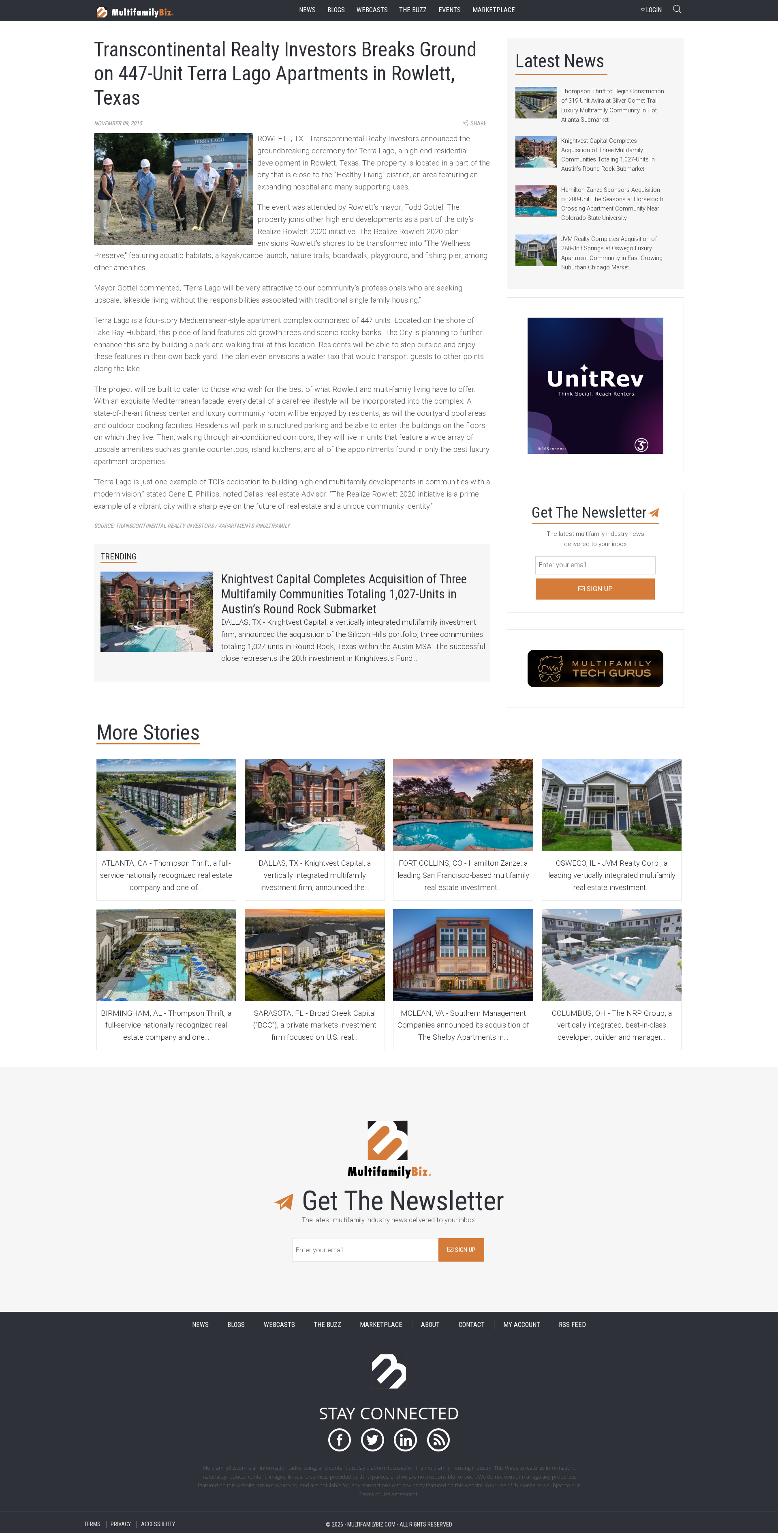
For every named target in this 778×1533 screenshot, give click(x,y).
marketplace (493, 10)
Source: (192, 525)
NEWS (200, 1325)
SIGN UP (464, 1249)
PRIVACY (121, 1524)
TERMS (92, 1524)
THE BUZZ (327, 1325)
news (307, 10)
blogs (336, 10)
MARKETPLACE (381, 1325)
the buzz (413, 10)
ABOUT (430, 1325)
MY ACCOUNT (521, 1325)
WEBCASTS (279, 1325)
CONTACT (472, 1325)
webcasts (372, 10)
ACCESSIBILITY (158, 1524)
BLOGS (236, 1325)
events (449, 10)
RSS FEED (572, 1325)
